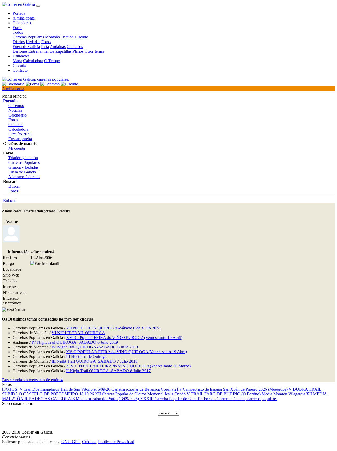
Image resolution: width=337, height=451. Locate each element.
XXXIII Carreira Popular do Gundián (172, 398)
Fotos (46, 42)
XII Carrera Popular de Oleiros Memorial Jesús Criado (141, 394)
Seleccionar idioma (18, 403)
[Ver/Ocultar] (14, 309)
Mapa (17, 61)
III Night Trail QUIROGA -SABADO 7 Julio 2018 (94, 361)
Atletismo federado (24, 176)
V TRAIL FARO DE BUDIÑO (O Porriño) (224, 394)
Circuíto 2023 (19, 134)
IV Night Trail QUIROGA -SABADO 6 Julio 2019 (75, 342)
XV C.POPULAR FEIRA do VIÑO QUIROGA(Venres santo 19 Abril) (126, 352)
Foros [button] (17, 27)
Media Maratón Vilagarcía (284, 394)
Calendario (22, 23)
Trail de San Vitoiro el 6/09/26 (85, 389)
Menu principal (14, 96)
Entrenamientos (41, 51)
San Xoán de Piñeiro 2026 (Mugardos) (256, 389)
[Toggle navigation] (38, 6)
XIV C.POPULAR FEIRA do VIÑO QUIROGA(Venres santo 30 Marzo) (128, 366)
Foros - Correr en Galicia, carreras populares (240, 398)
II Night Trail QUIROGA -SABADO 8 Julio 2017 (108, 370)
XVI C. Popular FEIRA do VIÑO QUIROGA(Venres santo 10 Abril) (124, 337)
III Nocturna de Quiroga (86, 356)
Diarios (19, 42)
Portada (19, 13)
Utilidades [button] (21, 56)
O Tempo (52, 61)
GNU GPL (70, 441)
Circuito (81, 37)
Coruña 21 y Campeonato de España (192, 389)
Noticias (15, 110)
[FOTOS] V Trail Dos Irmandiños (31, 389)
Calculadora (33, 61)
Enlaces (9, 200)
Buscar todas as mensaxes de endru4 (32, 379)
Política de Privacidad (116, 441)
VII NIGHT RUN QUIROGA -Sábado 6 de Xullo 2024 (113, 328)
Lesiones (20, 51)
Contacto (20, 70)
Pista (45, 46)
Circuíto (19, 65)
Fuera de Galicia (26, 46)
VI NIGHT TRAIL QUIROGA (78, 333)
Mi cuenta (16, 148)
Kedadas (33, 42)
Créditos (89, 441)
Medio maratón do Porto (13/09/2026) (108, 398)
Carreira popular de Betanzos (136, 389)
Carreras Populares (28, 37)
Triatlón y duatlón (23, 158)
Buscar (14, 186)
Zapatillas (63, 51)
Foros (13, 120)
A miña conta (24, 18)
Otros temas (94, 51)
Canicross (75, 46)
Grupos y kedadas (23, 167)
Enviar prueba (20, 139)
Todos (18, 32)
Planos (77, 51)
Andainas (58, 46)
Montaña (52, 37)
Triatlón (67, 37)
